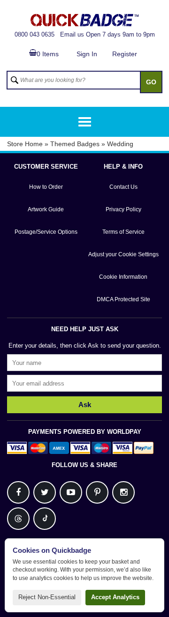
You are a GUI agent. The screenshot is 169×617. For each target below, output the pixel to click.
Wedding (120, 144)
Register (124, 54)
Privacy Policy (123, 209)
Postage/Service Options (46, 232)
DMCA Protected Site (123, 299)
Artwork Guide (46, 209)
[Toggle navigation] (85, 122)
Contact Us (123, 187)
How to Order (46, 187)
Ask (84, 405)
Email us (72, 34)
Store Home (25, 144)
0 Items (48, 54)
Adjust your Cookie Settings (123, 254)
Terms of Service (123, 232)
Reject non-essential (47, 597)
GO (151, 82)
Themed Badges (75, 144)
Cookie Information (123, 277)
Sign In (87, 54)
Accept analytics (115, 597)
